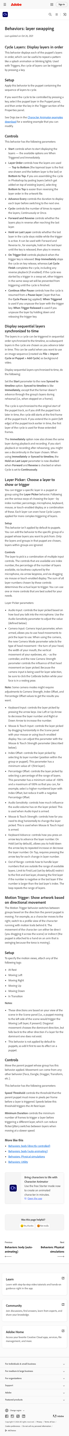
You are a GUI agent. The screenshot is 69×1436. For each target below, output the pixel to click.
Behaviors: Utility (18, 1162)
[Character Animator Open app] (64, 14)
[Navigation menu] (5, 4)
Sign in (62, 4)
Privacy (39, 1422)
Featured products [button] (14, 1399)
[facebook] (6, 1416)
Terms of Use (49, 1422)
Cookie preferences (12, 1426)
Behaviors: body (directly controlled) (29, 1146)
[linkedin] (23, 1416)
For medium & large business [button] (19, 1371)
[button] (51, 4)
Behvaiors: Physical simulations (26, 1156)
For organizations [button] (13, 1378)
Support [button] (9, 1385)
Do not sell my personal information (36, 1426)
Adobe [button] (8, 1392)
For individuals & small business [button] (20, 1364)
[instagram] (12, 1416)
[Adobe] (16, 4)
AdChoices (12, 1430)
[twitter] (18, 1416)
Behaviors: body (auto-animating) (28, 1151)
